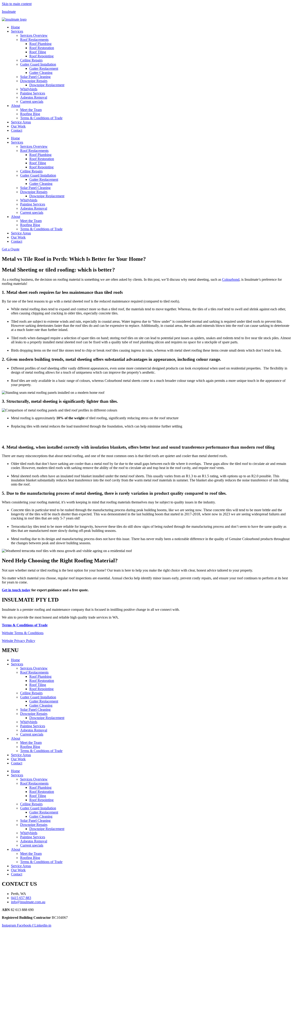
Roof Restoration (41, 48)
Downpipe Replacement (46, 85)
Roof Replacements (34, 40)
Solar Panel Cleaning (35, 77)
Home (15, 27)
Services (17, 31)
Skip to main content (17, 4)
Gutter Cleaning (40, 73)
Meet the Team (31, 110)
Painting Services (32, 93)
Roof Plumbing (40, 44)
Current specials (31, 101)
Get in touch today (16, 590)
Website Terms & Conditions (22, 633)
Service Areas (21, 122)
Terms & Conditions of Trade (41, 118)
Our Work (18, 126)
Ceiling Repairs (31, 60)
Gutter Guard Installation (38, 64)
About (15, 106)
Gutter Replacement (43, 68)
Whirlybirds (28, 89)
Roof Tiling (37, 52)
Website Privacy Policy (18, 641)
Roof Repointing (41, 56)
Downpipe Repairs (33, 81)
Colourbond (230, 279)
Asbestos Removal (33, 97)
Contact (16, 130)
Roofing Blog (30, 114)
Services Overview (34, 35)
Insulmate (9, 12)
